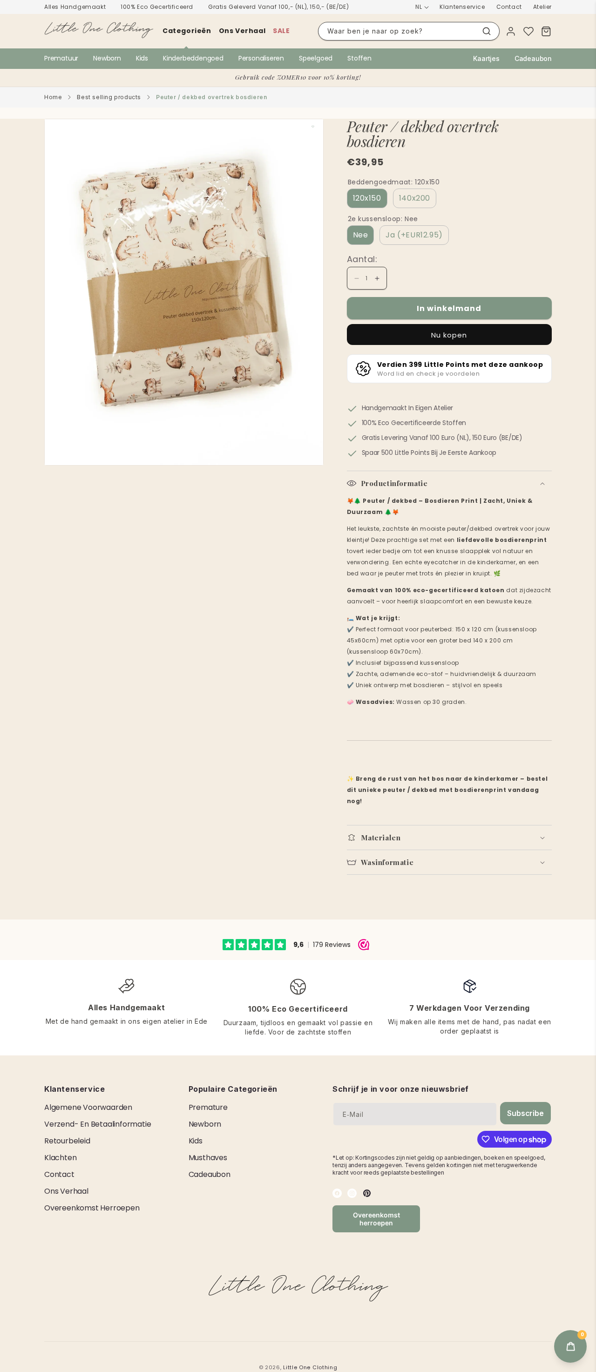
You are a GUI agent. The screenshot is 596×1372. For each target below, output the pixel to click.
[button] (449, 483)
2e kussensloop (383, 218)
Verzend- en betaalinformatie (97, 1124)
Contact (509, 7)
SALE (281, 30)
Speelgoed (315, 58)
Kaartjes (486, 58)
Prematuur (61, 58)
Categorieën (187, 30)
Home (53, 97)
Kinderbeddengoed (193, 58)
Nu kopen (449, 335)
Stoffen (359, 58)
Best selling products (109, 97)
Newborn (107, 58)
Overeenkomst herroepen (92, 1208)
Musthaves (208, 1157)
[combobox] (409, 31)
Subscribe (525, 1113)
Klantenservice (462, 7)
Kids (142, 58)
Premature (208, 1107)
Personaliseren (261, 58)
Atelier (542, 7)
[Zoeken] (486, 31)
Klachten (60, 1157)
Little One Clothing (310, 1367)
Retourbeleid (67, 1140)
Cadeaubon (533, 58)
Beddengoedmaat (394, 182)
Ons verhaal (242, 30)
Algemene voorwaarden (88, 1107)
